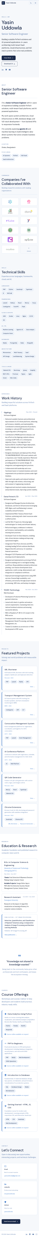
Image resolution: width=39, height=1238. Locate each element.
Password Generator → (27, 824)
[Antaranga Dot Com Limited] (10, 211)
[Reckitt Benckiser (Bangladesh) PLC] (28, 202)
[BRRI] (10, 230)
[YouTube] (10, 70)
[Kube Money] (10, 221)
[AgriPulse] (28, 239)
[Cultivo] (10, 249)
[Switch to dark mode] (31, 3)
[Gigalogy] (10, 202)
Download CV (8, 64)
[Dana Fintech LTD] (28, 211)
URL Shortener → (13, 824)
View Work (7, 58)
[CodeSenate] (10, 239)
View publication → (11, 935)
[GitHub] (6, 70)
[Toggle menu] (35, 3)
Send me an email (10, 1221)
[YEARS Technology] (28, 221)
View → (32, 687)
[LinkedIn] (3, 70)
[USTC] (28, 230)
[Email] (36, 1234)
